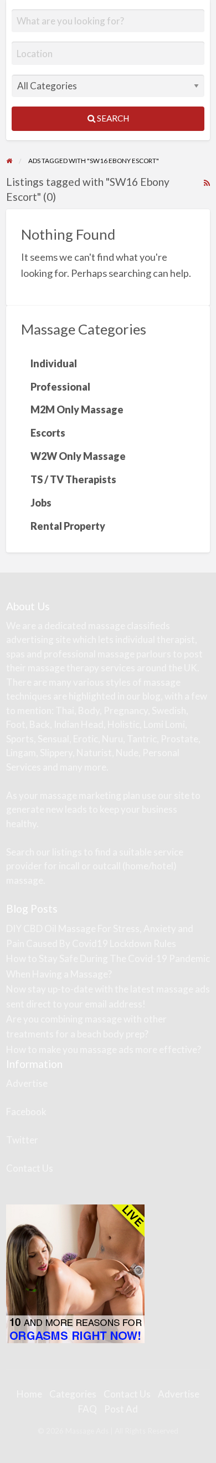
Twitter (22, 1140)
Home (29, 1394)
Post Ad (121, 1409)
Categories (72, 1394)
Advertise (27, 1083)
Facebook (26, 1111)
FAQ (87, 1409)
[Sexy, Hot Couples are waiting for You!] (75, 1273)
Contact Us (29, 1168)
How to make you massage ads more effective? (103, 1049)
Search (112, 118)
